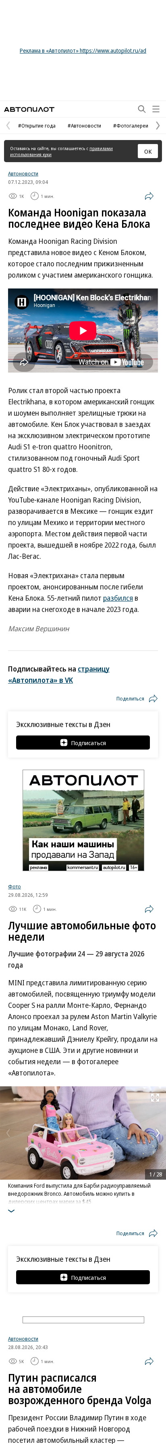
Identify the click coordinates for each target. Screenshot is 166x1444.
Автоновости (23, 173)
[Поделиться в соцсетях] (149, 196)
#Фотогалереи (130, 125)
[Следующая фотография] (158, 1133)
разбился (118, 598)
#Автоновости (84, 125)
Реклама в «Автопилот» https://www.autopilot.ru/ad (83, 50)
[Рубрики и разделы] (156, 109)
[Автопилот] (29, 109)
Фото (14, 886)
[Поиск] (142, 109)
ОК (148, 151)
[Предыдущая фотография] (8, 1133)
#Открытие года (37, 125)
